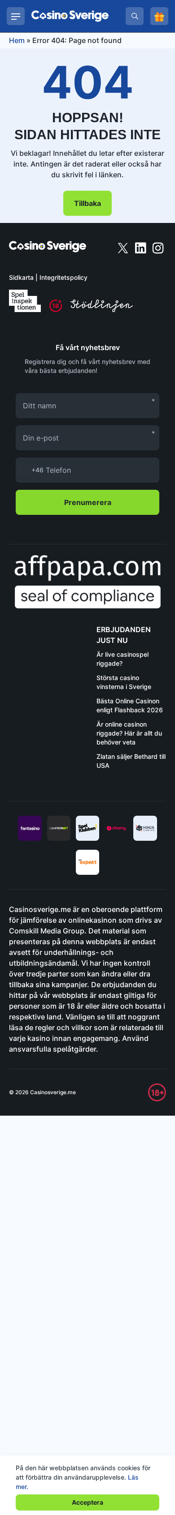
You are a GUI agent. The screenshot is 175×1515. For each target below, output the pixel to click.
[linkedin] (141, 247)
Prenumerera (87, 502)
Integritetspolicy (63, 277)
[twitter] (124, 247)
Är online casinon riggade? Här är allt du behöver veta (129, 733)
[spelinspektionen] (25, 301)
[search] (134, 16)
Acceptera (87, 1502)
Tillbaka (87, 203)
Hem (17, 40)
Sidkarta (21, 277)
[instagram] (158, 247)
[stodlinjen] (101, 309)
